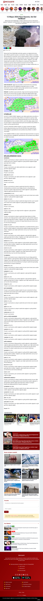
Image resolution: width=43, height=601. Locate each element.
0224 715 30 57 (22, 566)
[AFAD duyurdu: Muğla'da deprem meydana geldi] (12, 458)
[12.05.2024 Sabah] (21, 104)
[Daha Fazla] (10, 48)
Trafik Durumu (7, 584)
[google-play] (26, 577)
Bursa (2, 4)
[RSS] (27, 575)
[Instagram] (21, 575)
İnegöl (5, 4)
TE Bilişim (24, 595)
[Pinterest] (19, 575)
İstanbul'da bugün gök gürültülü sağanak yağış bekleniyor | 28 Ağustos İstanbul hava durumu (30, 495)
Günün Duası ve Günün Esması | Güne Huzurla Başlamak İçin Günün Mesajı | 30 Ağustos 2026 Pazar (25, 544)
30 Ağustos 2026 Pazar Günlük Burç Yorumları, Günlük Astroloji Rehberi (24, 549)
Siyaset (25, 4)
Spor (9, 4)
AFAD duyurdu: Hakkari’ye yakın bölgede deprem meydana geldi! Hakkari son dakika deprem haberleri (30, 465)
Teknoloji (34, 4)
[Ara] (37, 1)
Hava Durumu (25, 582)
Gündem (21, 4)
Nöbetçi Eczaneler (9, 582)
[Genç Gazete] (8, 1)
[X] (18, 575)
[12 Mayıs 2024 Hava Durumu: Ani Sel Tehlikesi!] (21, 36)
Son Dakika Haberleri (26, 586)
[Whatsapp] (25, 575)
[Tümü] (38, 523)
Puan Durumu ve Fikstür (27, 584)
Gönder (6, 511)
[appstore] (16, 577)
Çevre (21, 14)
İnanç (38, 4)
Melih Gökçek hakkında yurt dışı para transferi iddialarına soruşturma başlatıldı (24, 533)
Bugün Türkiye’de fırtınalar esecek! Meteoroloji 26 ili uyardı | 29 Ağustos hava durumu (12, 480)
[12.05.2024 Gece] (21, 75)
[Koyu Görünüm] (35, 1)
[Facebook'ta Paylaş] (4, 48)
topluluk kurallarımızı (14, 515)
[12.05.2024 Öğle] (21, 146)
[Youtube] (23, 575)
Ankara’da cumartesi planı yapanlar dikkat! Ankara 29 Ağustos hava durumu (12, 495)
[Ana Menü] (38, 1)
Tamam (39, 599)
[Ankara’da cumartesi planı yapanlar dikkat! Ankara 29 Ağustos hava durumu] (12, 488)
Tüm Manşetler (8, 586)
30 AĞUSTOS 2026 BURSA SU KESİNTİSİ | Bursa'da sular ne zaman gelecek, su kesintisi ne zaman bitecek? (25, 539)
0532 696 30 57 (22, 568)
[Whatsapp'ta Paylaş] (8, 48)
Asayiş (17, 4)
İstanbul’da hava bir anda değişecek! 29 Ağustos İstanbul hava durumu (29, 480)
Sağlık (29, 4)
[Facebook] (16, 575)
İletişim (20, 592)
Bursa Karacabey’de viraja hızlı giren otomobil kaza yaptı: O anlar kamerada (25, 528)
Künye (23, 592)
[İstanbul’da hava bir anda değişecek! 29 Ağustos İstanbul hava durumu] (30, 473)
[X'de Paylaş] (6, 48)
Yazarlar (12, 4)
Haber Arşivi (8, 588)
